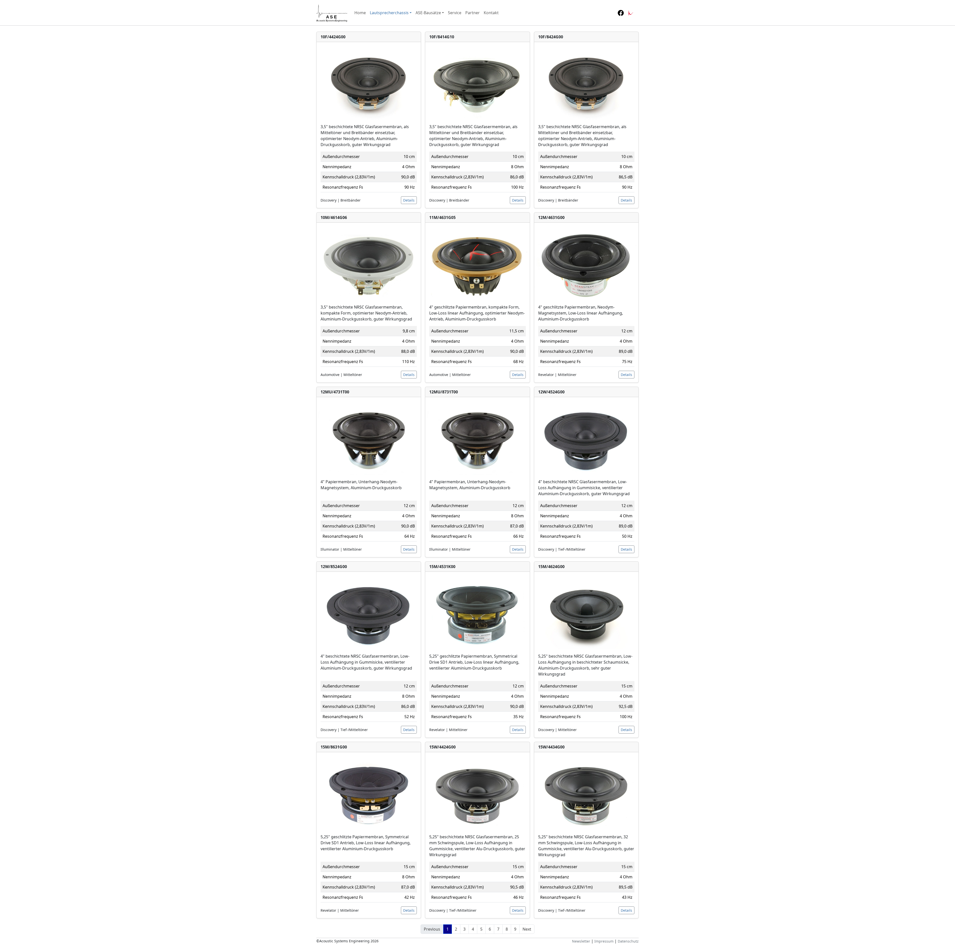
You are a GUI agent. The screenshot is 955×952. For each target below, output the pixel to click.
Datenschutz (628, 941)
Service (454, 12)
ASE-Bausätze (428, 12)
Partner (472, 12)
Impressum (604, 941)
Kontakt (491, 12)
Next (527, 929)
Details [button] (409, 200)
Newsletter (581, 941)
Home (360, 12)
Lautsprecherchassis (389, 12)
